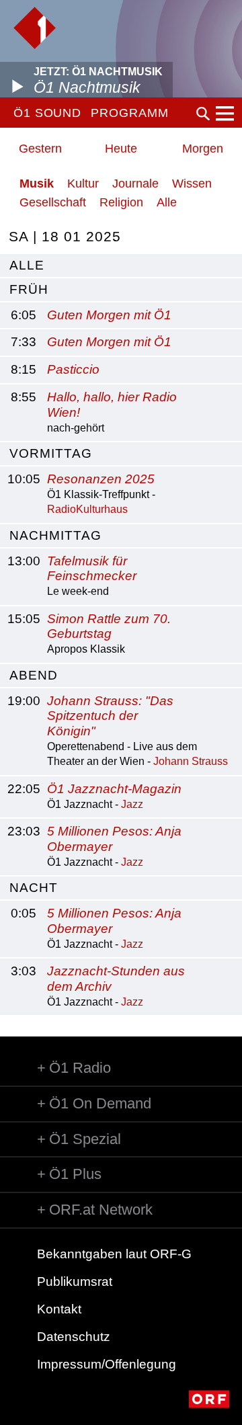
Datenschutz (73, 1337)
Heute (121, 148)
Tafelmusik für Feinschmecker (91, 568)
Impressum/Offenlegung (106, 1364)
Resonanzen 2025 (101, 479)
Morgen (202, 148)
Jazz (132, 804)
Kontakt (59, 1309)
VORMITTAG (50, 453)
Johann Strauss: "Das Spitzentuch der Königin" (110, 716)
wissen (192, 183)
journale (135, 183)
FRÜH (28, 289)
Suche (203, 113)
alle (26, 265)
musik (36, 183)
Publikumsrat (74, 1281)
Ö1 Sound (47, 113)
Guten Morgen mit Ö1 (109, 315)
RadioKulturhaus (87, 509)
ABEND (33, 675)
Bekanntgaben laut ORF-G (114, 1254)
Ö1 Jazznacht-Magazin (114, 789)
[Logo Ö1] (34, 28)
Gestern (40, 148)
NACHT (33, 888)
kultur (83, 183)
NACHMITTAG (55, 535)
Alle (167, 202)
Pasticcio (73, 369)
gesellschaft (52, 202)
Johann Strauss (190, 761)
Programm (129, 113)
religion (121, 202)
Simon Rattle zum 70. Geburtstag (109, 626)
